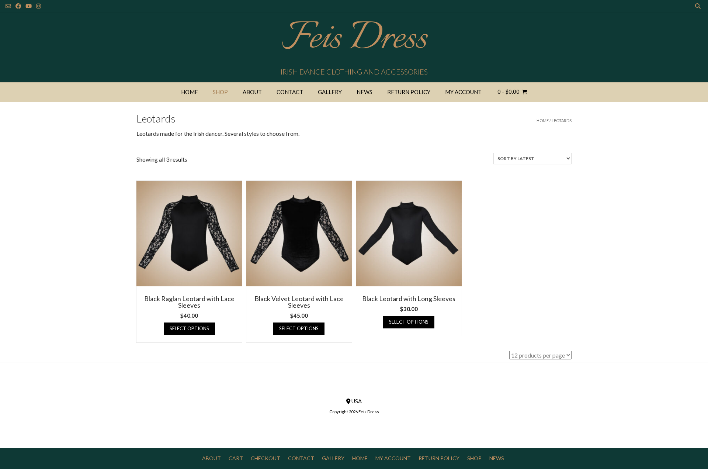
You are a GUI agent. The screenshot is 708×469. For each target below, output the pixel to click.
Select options (189, 328)
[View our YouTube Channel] (28, 6)
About (252, 92)
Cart (236, 458)
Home (189, 92)
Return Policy (408, 92)
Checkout (265, 458)
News (364, 92)
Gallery (330, 92)
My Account (463, 92)
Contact (290, 92)
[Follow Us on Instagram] (38, 6)
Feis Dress (354, 39)
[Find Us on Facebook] (18, 6)
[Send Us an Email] (8, 6)
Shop (220, 92)
